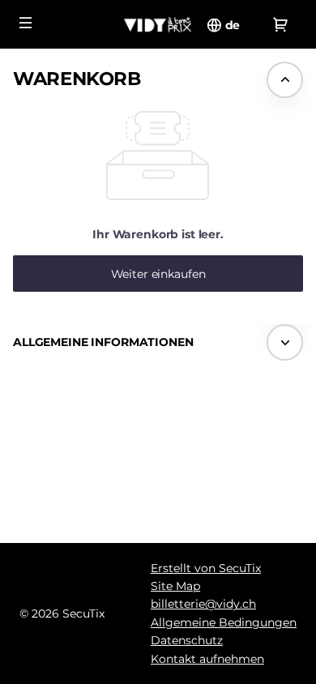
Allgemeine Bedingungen (224, 622)
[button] (26, 23)
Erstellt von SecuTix (206, 568)
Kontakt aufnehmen (207, 659)
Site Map (175, 586)
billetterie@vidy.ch (203, 603)
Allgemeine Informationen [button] (103, 342)
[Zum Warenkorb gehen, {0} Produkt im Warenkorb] (280, 24)
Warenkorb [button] (77, 78)
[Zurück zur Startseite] (158, 24)
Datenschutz (187, 640)
